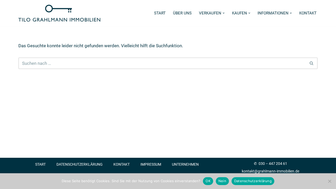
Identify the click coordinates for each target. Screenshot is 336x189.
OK (208, 181)
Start (160, 13)
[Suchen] (312, 63)
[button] (224, 13)
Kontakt (308, 13)
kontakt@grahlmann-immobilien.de (270, 171)
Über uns (182, 13)
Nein (222, 181)
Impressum (150, 164)
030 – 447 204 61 (273, 163)
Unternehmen (185, 164)
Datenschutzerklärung (79, 164)
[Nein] (329, 181)
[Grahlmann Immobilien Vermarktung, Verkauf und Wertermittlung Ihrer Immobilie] (59, 13)
